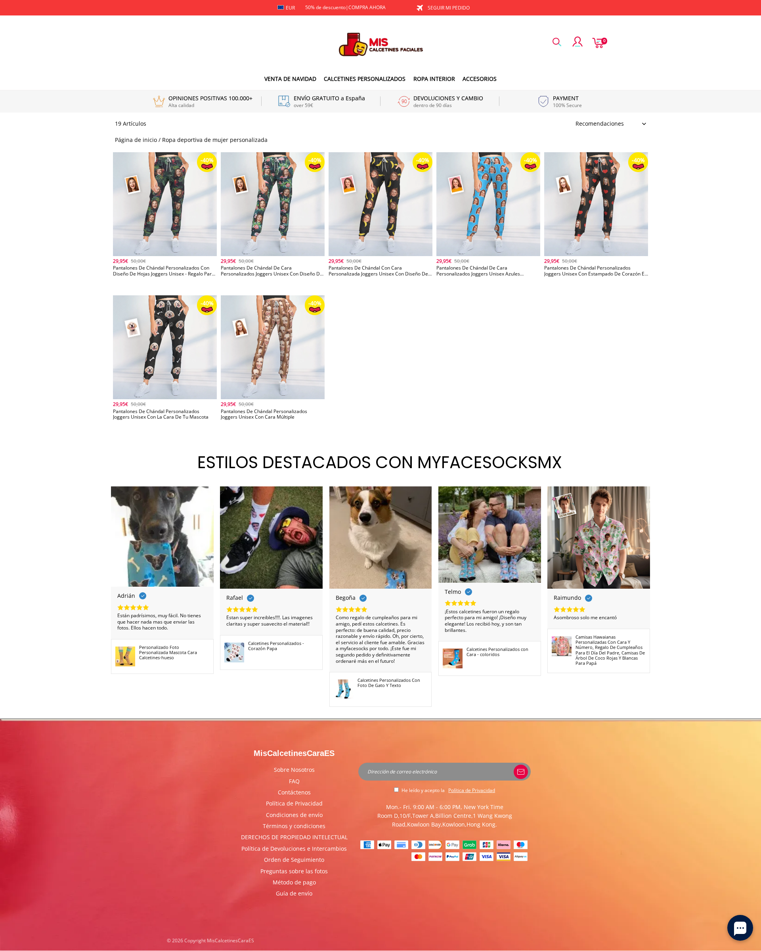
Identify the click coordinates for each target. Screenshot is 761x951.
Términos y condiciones (294, 826)
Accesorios (480, 78)
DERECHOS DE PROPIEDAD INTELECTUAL (294, 837)
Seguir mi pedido (449, 7)
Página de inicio (136, 140)
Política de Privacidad (294, 803)
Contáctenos (294, 792)
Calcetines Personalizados (364, 78)
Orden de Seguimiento (294, 859)
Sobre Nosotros (294, 769)
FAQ (294, 781)
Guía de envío (294, 893)
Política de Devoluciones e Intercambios (294, 848)
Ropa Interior (434, 78)
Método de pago (294, 882)
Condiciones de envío (294, 815)
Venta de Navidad (290, 78)
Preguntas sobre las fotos (294, 871)
